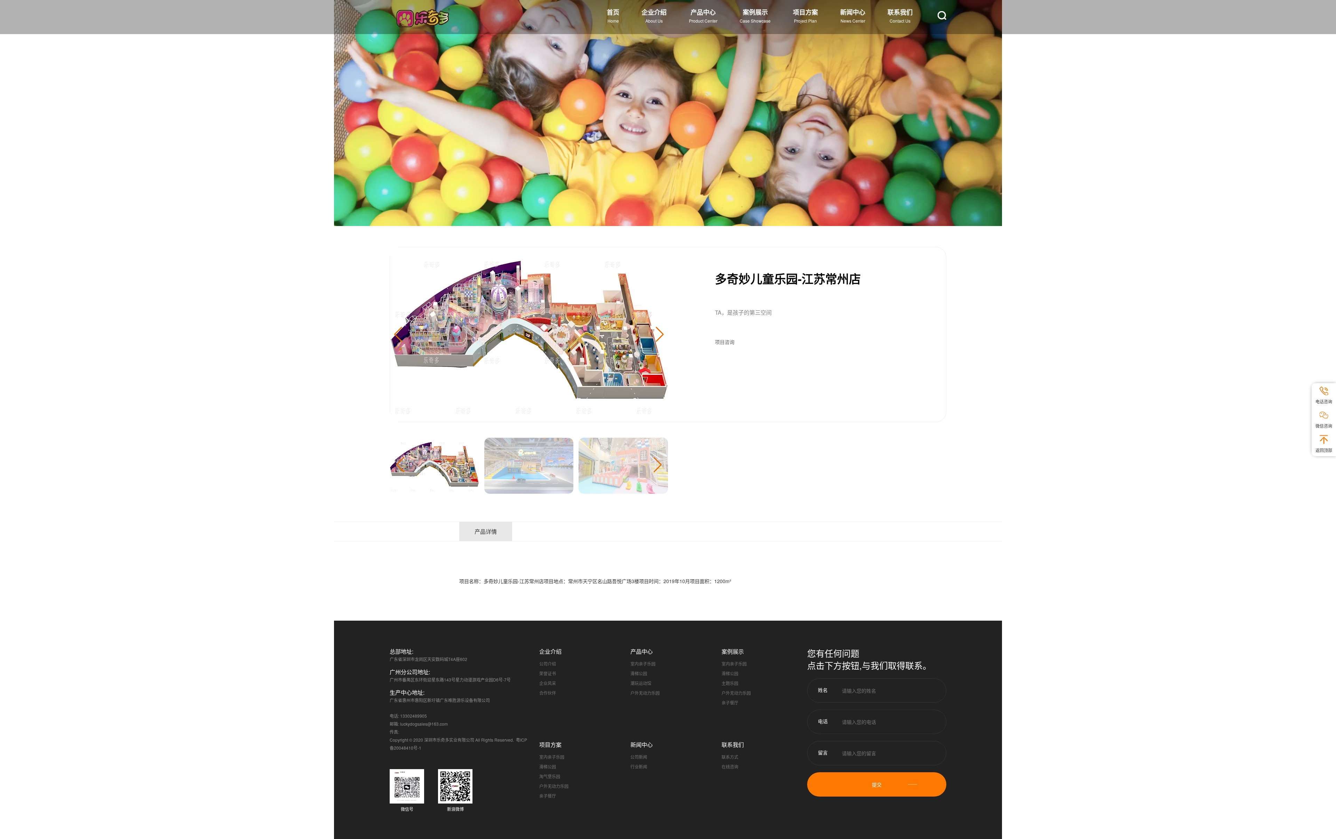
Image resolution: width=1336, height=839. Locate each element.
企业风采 (547, 683)
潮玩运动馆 (640, 683)
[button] (660, 334)
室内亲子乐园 (642, 664)
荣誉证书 (547, 673)
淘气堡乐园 (549, 776)
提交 (877, 784)
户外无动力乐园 (645, 693)
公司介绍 (547, 664)
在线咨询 (730, 766)
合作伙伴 (547, 693)
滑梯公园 (638, 673)
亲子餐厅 (730, 702)
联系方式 (730, 757)
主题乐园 (730, 683)
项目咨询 (724, 341)
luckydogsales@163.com (424, 724)
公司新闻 (638, 757)
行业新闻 (638, 766)
